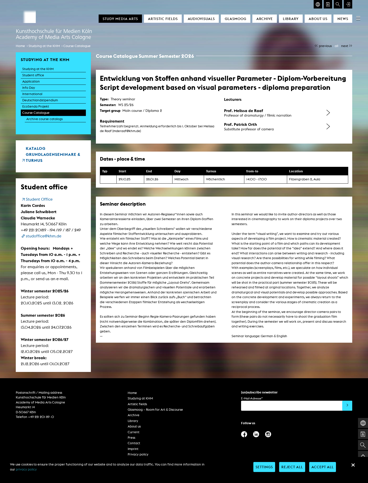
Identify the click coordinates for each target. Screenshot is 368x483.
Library (291, 19)
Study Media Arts (120, 19)
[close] (353, 465)
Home (20, 46)
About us (318, 19)
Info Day (28, 88)
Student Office (39, 199)
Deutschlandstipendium (40, 100)
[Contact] (328, 4)
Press (131, 437)
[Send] (347, 406)
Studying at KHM (140, 398)
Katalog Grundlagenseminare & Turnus (53, 154)
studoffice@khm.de (43, 236)
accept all (322, 467)
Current (133, 432)
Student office (33, 75)
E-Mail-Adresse (252, 398)
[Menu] (358, 18)
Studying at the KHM (44, 46)
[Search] (338, 4)
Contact (134, 443)
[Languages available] (318, 4)
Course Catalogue (77, 46)
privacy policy (26, 469)
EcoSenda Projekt (35, 106)
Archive (264, 19)
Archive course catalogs (44, 119)
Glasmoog (235, 19)
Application (31, 81)
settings (264, 467)
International (32, 94)
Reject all (292, 467)
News (342, 19)
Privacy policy (138, 454)
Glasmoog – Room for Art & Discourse (155, 409)
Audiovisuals (201, 19)
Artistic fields (163, 19)
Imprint (133, 449)
